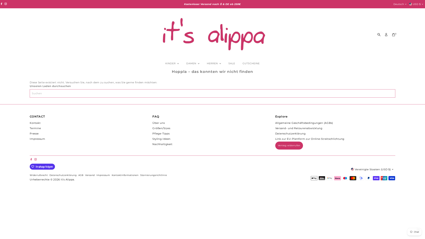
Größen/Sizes (161, 128)
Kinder (170, 63)
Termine (35, 128)
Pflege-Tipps (161, 133)
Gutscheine (251, 63)
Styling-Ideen (161, 138)
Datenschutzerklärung (290, 133)
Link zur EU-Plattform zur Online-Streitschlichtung (309, 138)
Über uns (158, 122)
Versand (90, 175)
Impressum (37, 138)
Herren (213, 63)
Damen (191, 63)
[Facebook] (1, 4)
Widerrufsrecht (39, 175)
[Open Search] (379, 34)
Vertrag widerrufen (289, 145)
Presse (34, 133)
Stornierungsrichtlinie (153, 175)
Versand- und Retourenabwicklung (298, 128)
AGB (81, 175)
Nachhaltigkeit (162, 144)
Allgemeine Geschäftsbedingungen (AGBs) (304, 122)
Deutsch (398, 4)
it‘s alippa (67, 179)
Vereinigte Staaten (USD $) (373, 169)
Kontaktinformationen (125, 175)
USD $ (417, 4)
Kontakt (35, 122)
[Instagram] (6, 4)
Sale (231, 63)
